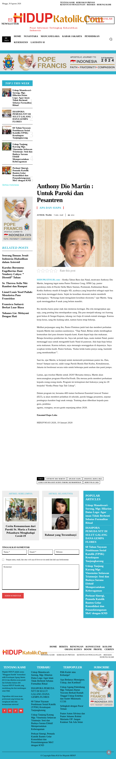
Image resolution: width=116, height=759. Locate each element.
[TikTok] (15, 710)
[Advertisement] (75, 101)
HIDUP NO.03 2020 (92, 482)
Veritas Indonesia (10, 185)
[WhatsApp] (104, 214)
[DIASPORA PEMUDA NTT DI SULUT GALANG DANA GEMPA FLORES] (6, 114)
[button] (111, 39)
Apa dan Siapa (50, 207)
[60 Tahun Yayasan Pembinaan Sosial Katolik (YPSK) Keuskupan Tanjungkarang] (6, 130)
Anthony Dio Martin (55, 479)
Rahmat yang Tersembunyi (60, 534)
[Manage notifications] (108, 752)
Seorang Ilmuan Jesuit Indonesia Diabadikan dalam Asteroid (15, 258)
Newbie (49, 215)
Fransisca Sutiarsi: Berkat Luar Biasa (13, 306)
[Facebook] (90, 214)
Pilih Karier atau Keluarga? (68, 673)
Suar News (89, 619)
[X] (97, 214)
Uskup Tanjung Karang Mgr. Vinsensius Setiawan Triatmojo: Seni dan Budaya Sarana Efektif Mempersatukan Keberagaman (22, 153)
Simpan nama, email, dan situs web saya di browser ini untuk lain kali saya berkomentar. (37, 560)
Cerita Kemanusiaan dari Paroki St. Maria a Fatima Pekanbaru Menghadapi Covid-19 (20, 531)
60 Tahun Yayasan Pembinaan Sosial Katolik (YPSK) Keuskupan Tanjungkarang (22, 133)
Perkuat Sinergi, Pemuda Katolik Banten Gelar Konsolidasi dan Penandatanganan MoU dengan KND (22, 174)
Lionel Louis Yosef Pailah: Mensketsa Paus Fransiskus (17, 295)
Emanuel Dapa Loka (93, 479)
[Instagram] (10, 710)
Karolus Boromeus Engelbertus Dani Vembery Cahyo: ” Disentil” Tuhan (13, 272)
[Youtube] (21, 710)
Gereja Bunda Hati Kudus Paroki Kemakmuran (59, 482)
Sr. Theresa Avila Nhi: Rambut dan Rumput (15, 285)
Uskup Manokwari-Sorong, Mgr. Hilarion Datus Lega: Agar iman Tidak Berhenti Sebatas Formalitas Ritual (22, 97)
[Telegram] (111, 214)
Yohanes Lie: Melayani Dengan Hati (15, 315)
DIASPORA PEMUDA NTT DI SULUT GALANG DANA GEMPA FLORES (22, 116)
